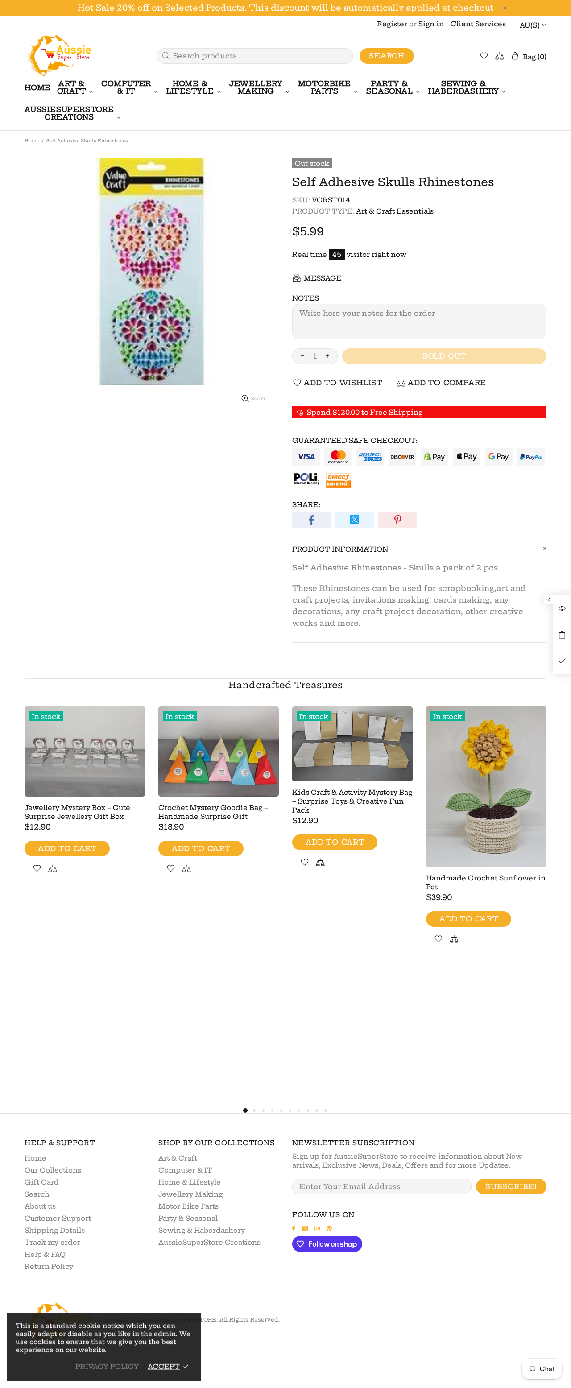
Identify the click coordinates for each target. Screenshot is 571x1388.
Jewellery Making (190, 1194)
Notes (305, 298)
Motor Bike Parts (188, 1206)
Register (392, 24)
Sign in (431, 24)
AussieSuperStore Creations (209, 1242)
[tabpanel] (85, 800)
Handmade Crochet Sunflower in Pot (486, 882)
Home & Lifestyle (189, 1182)
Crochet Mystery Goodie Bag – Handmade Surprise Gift (213, 812)
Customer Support (58, 1218)
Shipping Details (55, 1230)
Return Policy (49, 1266)
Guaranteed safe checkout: (355, 440)
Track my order (52, 1242)
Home (32, 141)
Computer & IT (185, 1170)
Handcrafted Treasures (285, 684)
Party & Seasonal (188, 1218)
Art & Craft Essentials (395, 211)
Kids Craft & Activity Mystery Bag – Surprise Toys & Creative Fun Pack (352, 801)
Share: (306, 504)
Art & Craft (177, 1158)
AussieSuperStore (58, 56)
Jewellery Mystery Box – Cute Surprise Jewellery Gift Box (77, 812)
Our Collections (53, 1170)
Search (387, 55)
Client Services (478, 24)
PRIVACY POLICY (107, 1366)
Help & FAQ (45, 1254)
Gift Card (42, 1182)
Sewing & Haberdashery (201, 1230)
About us (40, 1206)
